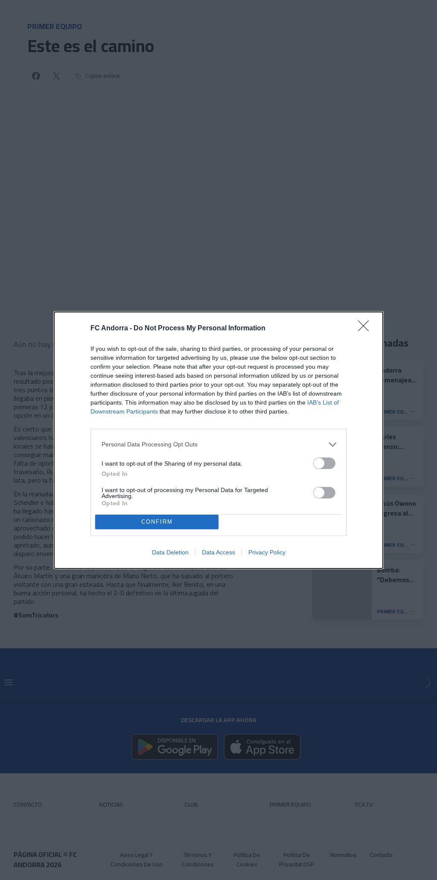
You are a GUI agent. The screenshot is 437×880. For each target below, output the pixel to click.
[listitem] (218, 444)
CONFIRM (157, 522)
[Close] (366, 329)
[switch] (324, 463)
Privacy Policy (267, 552)
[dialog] (218, 440)
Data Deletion (170, 552)
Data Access (218, 552)
